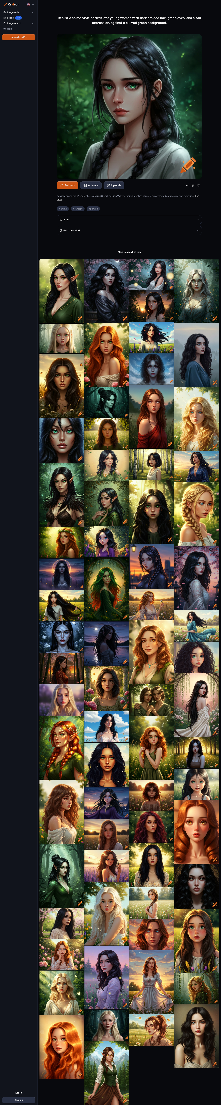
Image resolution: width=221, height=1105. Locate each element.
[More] (187, 185)
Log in (18, 1092)
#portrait (93, 208)
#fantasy (78, 208)
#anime (63, 208)
